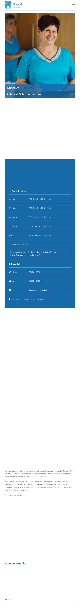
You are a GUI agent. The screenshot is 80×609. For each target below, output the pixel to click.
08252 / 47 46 (34, 272)
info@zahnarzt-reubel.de (39, 290)
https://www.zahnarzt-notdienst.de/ (25, 255)
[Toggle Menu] (74, 5)
